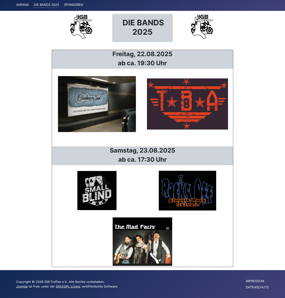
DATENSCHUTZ (257, 287)
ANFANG (22, 5)
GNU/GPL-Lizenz (68, 286)
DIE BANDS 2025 (46, 5)
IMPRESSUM (255, 281)
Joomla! (22, 286)
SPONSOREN (73, 5)
